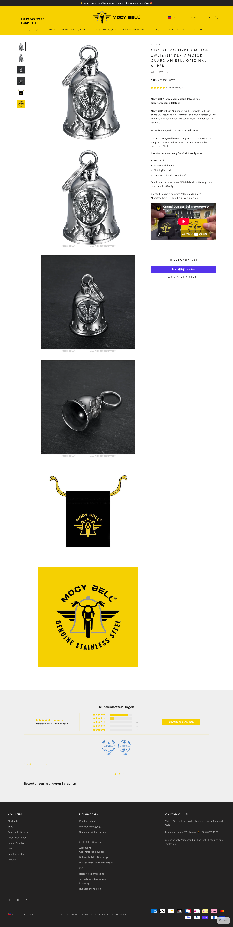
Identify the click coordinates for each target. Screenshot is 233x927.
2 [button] (115, 773)
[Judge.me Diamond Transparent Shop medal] (124, 746)
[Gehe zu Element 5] (21, 92)
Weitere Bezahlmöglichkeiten (183, 277)
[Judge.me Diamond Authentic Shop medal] (108, 746)
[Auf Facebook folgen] (9, 900)
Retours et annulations (91, 873)
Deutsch (195, 17)
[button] (158, 87)
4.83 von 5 (57, 720)
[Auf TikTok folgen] (25, 900)
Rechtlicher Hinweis (90, 842)
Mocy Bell (157, 44)
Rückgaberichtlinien (90, 888)
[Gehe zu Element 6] (21, 103)
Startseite (35, 29)
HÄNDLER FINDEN (28, 23)
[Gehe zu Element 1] (21, 46)
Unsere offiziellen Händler (93, 832)
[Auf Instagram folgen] (17, 900)
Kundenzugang (87, 821)
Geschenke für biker (75, 29)
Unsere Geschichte (136, 29)
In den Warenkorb (183, 259)
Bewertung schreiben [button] (181, 721)
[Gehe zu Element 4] (21, 81)
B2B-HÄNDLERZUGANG (31, 19)
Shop (52, 29)
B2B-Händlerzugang (89, 826)
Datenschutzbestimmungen (94, 857)
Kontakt (199, 29)
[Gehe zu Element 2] (21, 58)
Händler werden (176, 29)
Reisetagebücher (106, 29)
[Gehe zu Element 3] (21, 69)
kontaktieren (198, 821)
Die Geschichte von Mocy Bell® (96, 862)
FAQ (157, 29)
